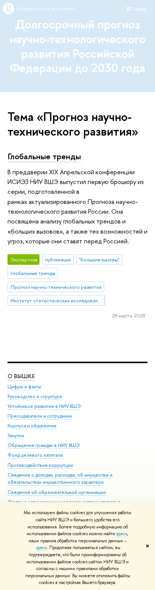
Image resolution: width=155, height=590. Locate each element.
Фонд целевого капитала (35, 455)
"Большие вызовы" (99, 259)
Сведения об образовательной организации (57, 492)
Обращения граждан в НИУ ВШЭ (44, 445)
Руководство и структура (35, 396)
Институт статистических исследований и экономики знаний (58, 300)
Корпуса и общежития (32, 426)
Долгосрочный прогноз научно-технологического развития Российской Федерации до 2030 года (77, 46)
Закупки (16, 435)
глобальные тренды (33, 273)
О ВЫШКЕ (21, 376)
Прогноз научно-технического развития (56, 287)
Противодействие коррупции (40, 465)
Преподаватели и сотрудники (40, 416)
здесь (121, 534)
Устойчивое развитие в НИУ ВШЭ (44, 406)
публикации (58, 259)
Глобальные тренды (44, 156)
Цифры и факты (24, 386)
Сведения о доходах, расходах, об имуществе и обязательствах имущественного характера (60, 479)
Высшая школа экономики (46, 8)
